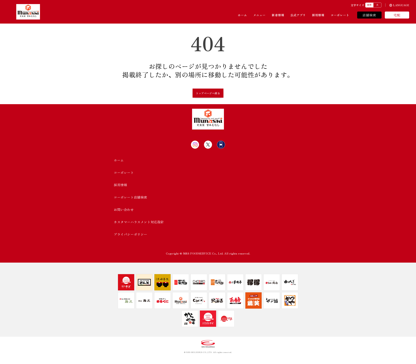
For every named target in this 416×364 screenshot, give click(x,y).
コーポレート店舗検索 (130, 197)
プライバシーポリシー (130, 234)
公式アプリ (298, 15)
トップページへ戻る (208, 93)
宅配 (397, 15)
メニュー (259, 15)
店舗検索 (369, 15)
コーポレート (340, 15)
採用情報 (318, 15)
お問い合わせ (124, 209)
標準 (369, 5)
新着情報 (278, 15)
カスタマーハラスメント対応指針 (139, 222)
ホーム (242, 15)
